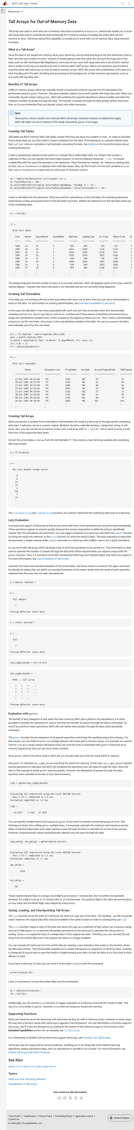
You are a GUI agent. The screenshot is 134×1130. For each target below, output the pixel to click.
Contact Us (13, 1119)
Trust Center (14, 1116)
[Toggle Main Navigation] (129, 3)
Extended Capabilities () (97, 303)
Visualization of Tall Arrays (22, 1084)
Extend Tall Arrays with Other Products (29, 1052)
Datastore (93, 144)
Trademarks (30, 1116)
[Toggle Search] (123, 3)
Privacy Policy (45, 1116)
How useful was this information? (70, 1092)
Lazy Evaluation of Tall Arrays (53, 558)
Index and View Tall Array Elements (27, 1079)
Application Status (84, 1116)
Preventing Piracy (63, 1116)
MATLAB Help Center (25, 3)
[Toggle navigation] (14, 11)
